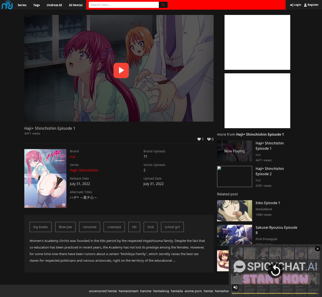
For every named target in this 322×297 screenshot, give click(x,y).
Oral (150, 227)
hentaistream (128, 291)
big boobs (40, 227)
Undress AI (54, 5)
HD (134, 227)
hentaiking (161, 291)
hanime (145, 291)
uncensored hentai (103, 291)
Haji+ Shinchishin (84, 170)
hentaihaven (224, 291)
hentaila (177, 291)
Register (312, 5)
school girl (172, 227)
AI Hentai (76, 5)
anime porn (193, 291)
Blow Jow (65, 227)
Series (22, 5)
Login (297, 5)
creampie (114, 227)
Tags (36, 5)
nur (73, 156)
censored (89, 227)
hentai (208, 291)
